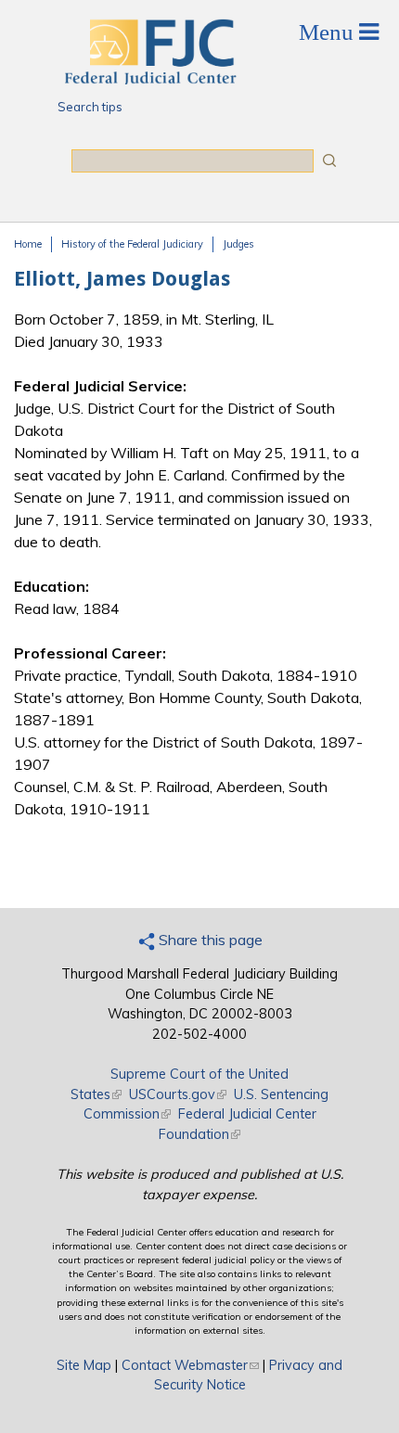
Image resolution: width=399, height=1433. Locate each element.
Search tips (90, 106)
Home (28, 243)
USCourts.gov (177, 1094)
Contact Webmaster (190, 1365)
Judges (238, 243)
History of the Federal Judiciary (132, 243)
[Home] (149, 79)
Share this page (209, 939)
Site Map (84, 1365)
